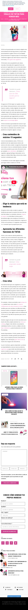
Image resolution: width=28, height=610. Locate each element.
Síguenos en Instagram (15, 596)
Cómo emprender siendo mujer (15, 264)
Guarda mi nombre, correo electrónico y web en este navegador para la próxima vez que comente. (14, 476)
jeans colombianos (12, 151)
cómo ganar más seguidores (14, 59)
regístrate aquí (4, 349)
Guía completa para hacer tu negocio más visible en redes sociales (14, 412)
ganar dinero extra (19, 339)
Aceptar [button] (10, 8)
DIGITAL (3, 45)
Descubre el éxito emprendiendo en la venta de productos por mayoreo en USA (17, 563)
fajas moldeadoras (5, 328)
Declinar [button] (17, 8)
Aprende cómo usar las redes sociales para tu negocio (14, 388)
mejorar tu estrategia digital (11, 120)
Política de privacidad (10, 5)
